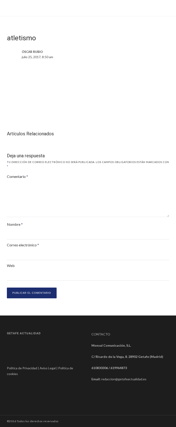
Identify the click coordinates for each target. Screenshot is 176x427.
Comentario (17, 176)
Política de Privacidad (22, 368)
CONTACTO (100, 334)
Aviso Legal (48, 368)
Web (11, 265)
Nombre (15, 224)
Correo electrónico (23, 245)
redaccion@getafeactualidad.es (123, 379)
